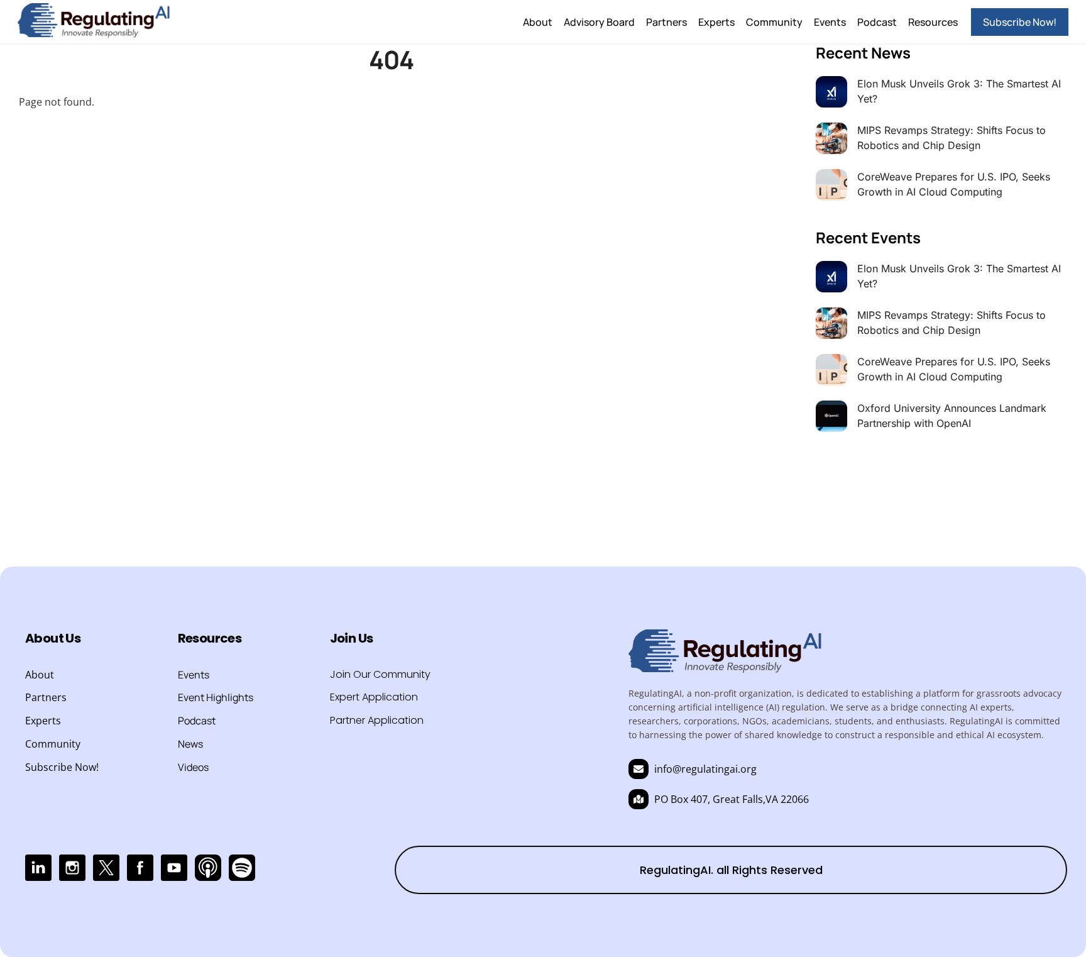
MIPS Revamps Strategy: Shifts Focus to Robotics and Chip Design (951, 138)
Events (830, 22)
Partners (666, 22)
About (537, 22)
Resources (933, 22)
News (190, 744)
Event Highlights (215, 697)
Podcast (877, 22)
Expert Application (374, 697)
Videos (193, 767)
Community (774, 22)
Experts (716, 22)
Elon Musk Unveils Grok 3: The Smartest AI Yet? (959, 91)
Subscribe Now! (1019, 22)
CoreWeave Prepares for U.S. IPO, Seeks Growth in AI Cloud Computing (953, 184)
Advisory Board (599, 22)
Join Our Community (380, 674)
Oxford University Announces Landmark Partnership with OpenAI (951, 415)
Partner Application (377, 720)
